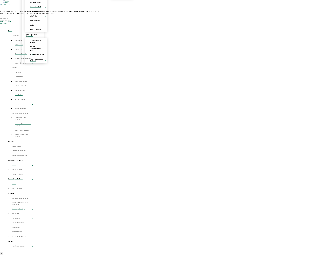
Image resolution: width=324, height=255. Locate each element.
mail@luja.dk (4, 23)
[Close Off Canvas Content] (1, 253)
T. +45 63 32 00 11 (5, 21)
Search (2, 18)
